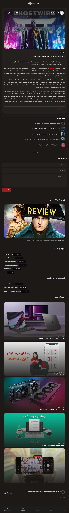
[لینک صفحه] (17, 13)
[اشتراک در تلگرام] (6, 13)
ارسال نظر (6, 190)
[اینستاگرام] (5, 493)
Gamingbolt (58, 109)
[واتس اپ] (11, 493)
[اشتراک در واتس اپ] (9, 13)
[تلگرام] (8, 493)
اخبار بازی (62, 52)
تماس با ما (62, 497)
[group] (34, 222)
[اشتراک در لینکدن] (11, 13)
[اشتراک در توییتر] (14, 13)
